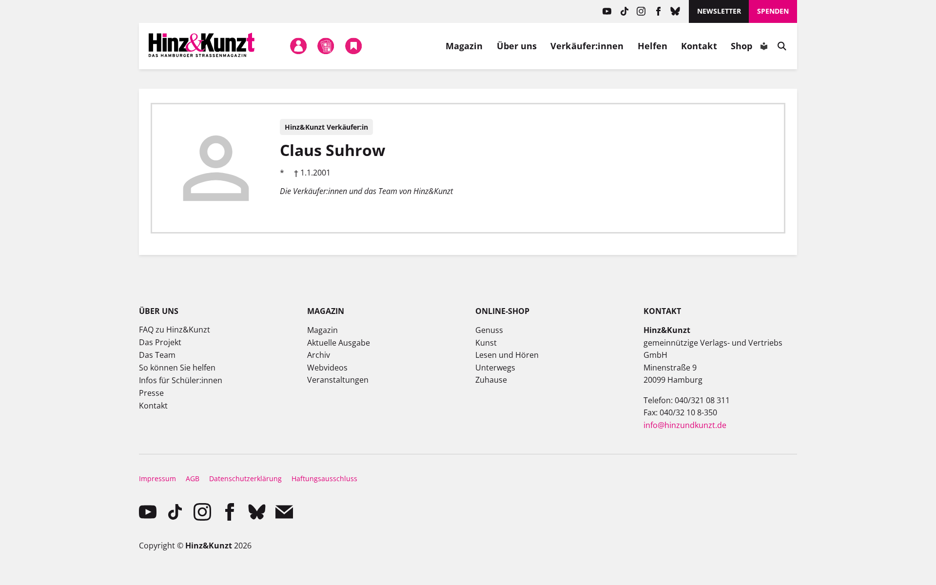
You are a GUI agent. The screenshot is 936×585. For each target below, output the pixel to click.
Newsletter (719, 11)
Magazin (464, 46)
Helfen (653, 46)
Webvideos (327, 367)
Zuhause (491, 379)
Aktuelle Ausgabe (338, 342)
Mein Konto (298, 46)
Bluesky (675, 11)
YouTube (607, 11)
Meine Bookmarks (353, 46)
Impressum (157, 478)
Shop (741, 46)
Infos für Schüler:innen (180, 380)
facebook (658, 11)
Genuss (489, 330)
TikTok (624, 11)
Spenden (773, 11)
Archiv (318, 355)
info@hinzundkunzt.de (685, 425)
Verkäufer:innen (587, 46)
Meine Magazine (326, 46)
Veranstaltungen (338, 379)
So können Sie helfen (177, 367)
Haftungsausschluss (324, 478)
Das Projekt (160, 342)
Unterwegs (495, 367)
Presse (151, 393)
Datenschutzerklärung (245, 478)
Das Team (157, 355)
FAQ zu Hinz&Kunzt (174, 329)
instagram (641, 11)
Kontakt (699, 46)
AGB (192, 478)
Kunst (486, 342)
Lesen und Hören (507, 355)
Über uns (517, 46)
